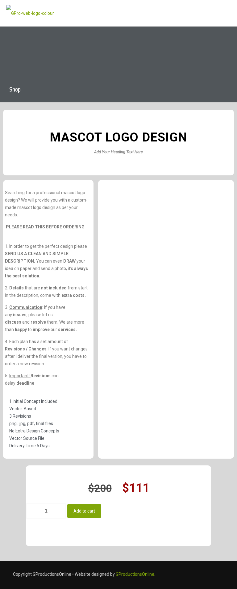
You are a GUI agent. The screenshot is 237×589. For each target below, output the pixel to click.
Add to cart (84, 511)
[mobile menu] (227, 13)
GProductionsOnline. (135, 574)
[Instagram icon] (215, 574)
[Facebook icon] (200, 574)
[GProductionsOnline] (30, 13)
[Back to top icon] (207, 576)
